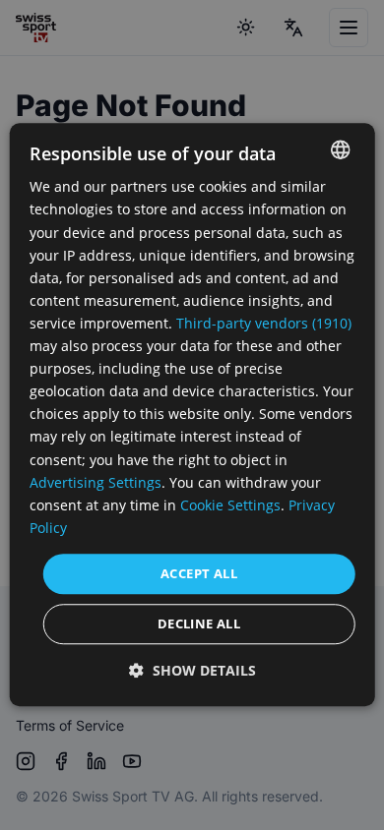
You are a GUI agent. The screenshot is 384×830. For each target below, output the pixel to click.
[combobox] (340, 149)
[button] (192, 671)
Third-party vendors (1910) (264, 323)
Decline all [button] (199, 624)
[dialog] (192, 414)
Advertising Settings (95, 482)
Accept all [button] (198, 573)
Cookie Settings (230, 505)
